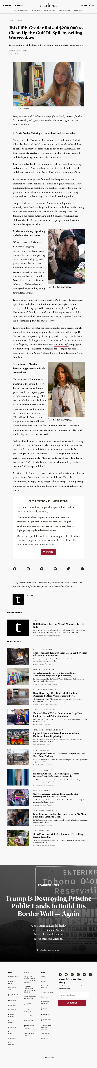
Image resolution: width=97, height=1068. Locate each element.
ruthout (48, 664)
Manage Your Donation (45, 987)
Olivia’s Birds (36, 220)
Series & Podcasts (11, 1044)
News (35, 621)
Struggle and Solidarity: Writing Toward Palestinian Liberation (30, 979)
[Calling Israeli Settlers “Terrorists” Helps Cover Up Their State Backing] (18, 757)
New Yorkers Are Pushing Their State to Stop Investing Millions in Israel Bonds (55, 795)
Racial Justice (12, 1027)
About (19, 5)
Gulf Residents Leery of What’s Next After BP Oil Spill (58, 625)
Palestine (36, 10)
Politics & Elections (47, 710)
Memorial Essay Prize (46, 1020)
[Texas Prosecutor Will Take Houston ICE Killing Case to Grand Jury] (18, 838)
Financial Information (44, 1009)
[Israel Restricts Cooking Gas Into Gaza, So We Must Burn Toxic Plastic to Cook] (18, 817)
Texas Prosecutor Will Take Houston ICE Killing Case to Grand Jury (58, 835)
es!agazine (20, 51)
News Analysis (16, 20)
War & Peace (44, 750)
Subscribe (44, 997)
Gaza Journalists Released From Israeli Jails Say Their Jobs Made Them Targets (60, 654)
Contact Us (44, 1038)
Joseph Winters (40, 745)
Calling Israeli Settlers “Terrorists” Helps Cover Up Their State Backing (59, 755)
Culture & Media (45, 649)
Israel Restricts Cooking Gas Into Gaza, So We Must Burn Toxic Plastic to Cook (59, 815)
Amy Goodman (39, 704)
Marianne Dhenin (40, 805)
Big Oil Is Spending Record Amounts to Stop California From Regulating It (56, 735)
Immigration (23, 10)
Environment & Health (51, 690)
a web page (43, 153)
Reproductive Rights (12, 1033)
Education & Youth (46, 669)
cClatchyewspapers (52, 635)
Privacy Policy (45, 1014)
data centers (64, 10)
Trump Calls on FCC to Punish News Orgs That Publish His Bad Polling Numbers (57, 715)
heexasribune (50, 684)
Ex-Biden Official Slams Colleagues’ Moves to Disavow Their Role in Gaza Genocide (56, 775)
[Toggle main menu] (94, 5)
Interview (36, 690)
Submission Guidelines (45, 1002)
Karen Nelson (39, 635)
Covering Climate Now (29, 1034)
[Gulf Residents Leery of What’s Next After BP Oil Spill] (18, 628)
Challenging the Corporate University (29, 1027)
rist (48, 745)
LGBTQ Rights (12, 1010)
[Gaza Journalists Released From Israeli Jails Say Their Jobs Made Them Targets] (18, 656)
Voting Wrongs (28, 1020)
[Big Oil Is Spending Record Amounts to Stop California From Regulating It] (18, 737)
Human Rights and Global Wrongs (30, 997)
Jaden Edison (39, 684)
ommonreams (49, 785)
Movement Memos (30, 1016)
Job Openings (45, 1034)
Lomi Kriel (38, 845)
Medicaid (78, 10)
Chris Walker (39, 724)
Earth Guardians (21, 388)
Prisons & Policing (11, 1022)
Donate (85, 5)
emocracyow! (51, 704)
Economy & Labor (11, 982)
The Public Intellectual (27, 1010)
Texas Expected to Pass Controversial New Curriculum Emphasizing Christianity (54, 674)
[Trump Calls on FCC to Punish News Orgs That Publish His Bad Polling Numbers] (18, 717)
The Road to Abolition (28, 1004)
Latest (7, 5)
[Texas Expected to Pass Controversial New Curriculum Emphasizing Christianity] (18, 676)
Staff (13, 51)
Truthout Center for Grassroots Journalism (47, 1027)
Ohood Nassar (39, 664)
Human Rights (44, 770)
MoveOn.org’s (61, 345)
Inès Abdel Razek (40, 765)
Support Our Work (47, 992)
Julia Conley (39, 785)
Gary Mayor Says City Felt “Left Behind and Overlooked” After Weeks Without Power (55, 694)
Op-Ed (35, 750)
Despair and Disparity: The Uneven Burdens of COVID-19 (30, 989)
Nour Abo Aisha (40, 825)
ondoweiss (51, 765)
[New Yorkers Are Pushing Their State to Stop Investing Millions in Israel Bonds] (18, 797)
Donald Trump (49, 10)
